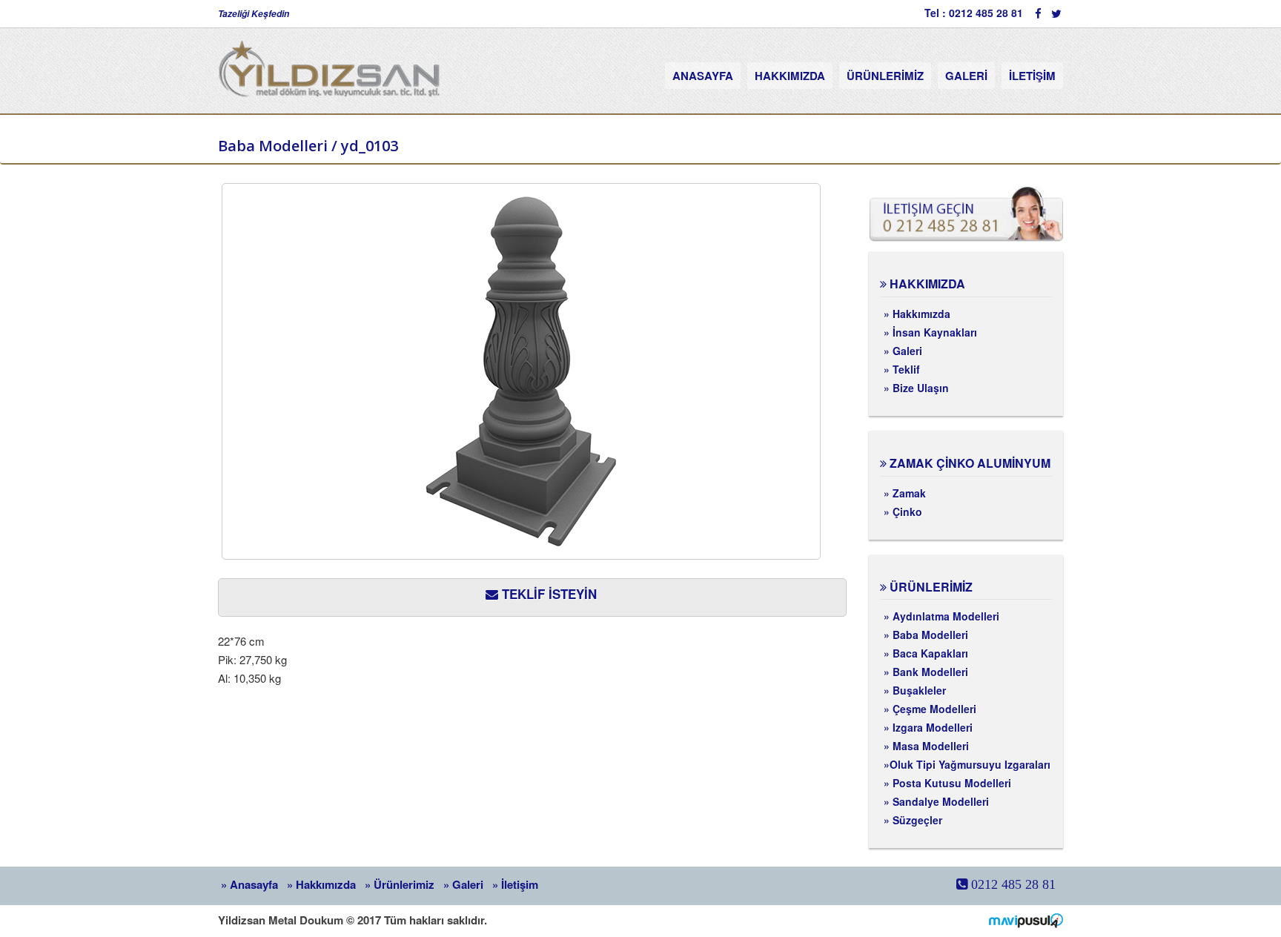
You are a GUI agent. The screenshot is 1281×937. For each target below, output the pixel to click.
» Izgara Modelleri (928, 727)
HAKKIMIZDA (790, 75)
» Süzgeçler (913, 819)
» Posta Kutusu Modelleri (947, 782)
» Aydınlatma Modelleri (941, 616)
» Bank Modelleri (926, 671)
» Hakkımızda (917, 313)
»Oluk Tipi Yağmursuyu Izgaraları (967, 764)
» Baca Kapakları (926, 653)
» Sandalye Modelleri (936, 801)
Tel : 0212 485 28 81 (973, 12)
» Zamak (905, 493)
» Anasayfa (249, 884)
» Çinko (903, 511)
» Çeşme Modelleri (930, 708)
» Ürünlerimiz (399, 884)
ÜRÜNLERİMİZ (885, 75)
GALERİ (966, 75)
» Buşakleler (915, 690)
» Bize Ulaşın (916, 387)
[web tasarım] (1026, 919)
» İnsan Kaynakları (930, 332)
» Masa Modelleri (926, 745)
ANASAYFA (702, 75)
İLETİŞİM (1032, 75)
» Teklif (902, 369)
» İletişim (515, 884)
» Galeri (903, 350)
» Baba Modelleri (926, 634)
